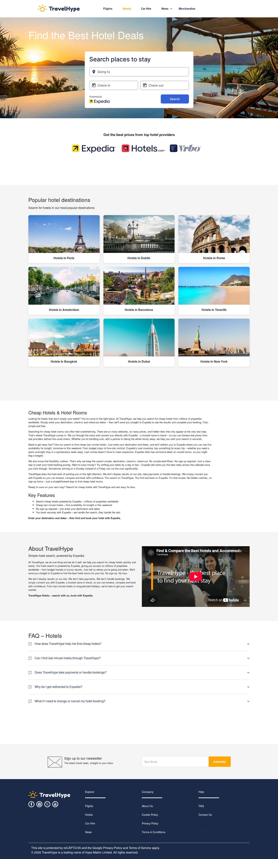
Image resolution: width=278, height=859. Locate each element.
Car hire (146, 8)
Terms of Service (140, 848)
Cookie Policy (150, 815)
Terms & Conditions (153, 832)
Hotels (127, 8)
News (165, 8)
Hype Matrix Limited (98, 852)
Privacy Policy (150, 823)
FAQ (201, 806)
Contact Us (205, 815)
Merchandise (187, 8)
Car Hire (90, 823)
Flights (107, 8)
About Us (147, 806)
